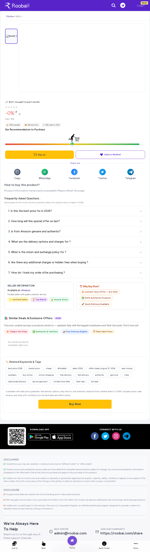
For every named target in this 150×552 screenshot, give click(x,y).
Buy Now (75, 404)
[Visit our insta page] (116, 436)
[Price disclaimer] (19, 114)
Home (10, 16)
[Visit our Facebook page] (95, 436)
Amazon (25, 290)
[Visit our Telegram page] (126, 436)
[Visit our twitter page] (105, 436)
